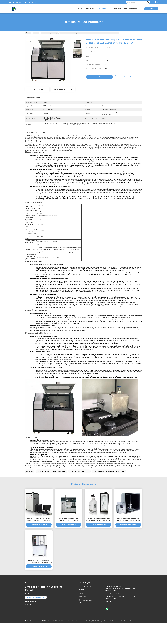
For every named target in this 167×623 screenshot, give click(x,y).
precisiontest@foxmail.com (37, 597)
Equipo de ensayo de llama (79, 471)
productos (102, 9)
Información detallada (37, 89)
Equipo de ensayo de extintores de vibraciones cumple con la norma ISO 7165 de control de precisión (38, 561)
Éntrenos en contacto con (134, 9)
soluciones (117, 9)
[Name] (148, 2)
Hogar (79, 9)
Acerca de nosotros (85, 586)
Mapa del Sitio (42, 621)
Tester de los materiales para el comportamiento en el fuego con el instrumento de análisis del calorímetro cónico (69, 520)
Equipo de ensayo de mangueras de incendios (108, 471)
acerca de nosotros (89, 9)
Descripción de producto (63, 89)
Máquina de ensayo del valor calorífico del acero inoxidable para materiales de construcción (39, 520)
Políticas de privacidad (31, 621)
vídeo (124, 9)
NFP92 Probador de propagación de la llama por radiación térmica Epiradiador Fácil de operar (98, 520)
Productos (36, 33)
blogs (109, 9)
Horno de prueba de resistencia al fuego (51, 471)
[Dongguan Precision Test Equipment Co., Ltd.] (18, 8)
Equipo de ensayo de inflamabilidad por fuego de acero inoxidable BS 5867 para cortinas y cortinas (128, 520)
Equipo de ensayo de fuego (49, 33)
